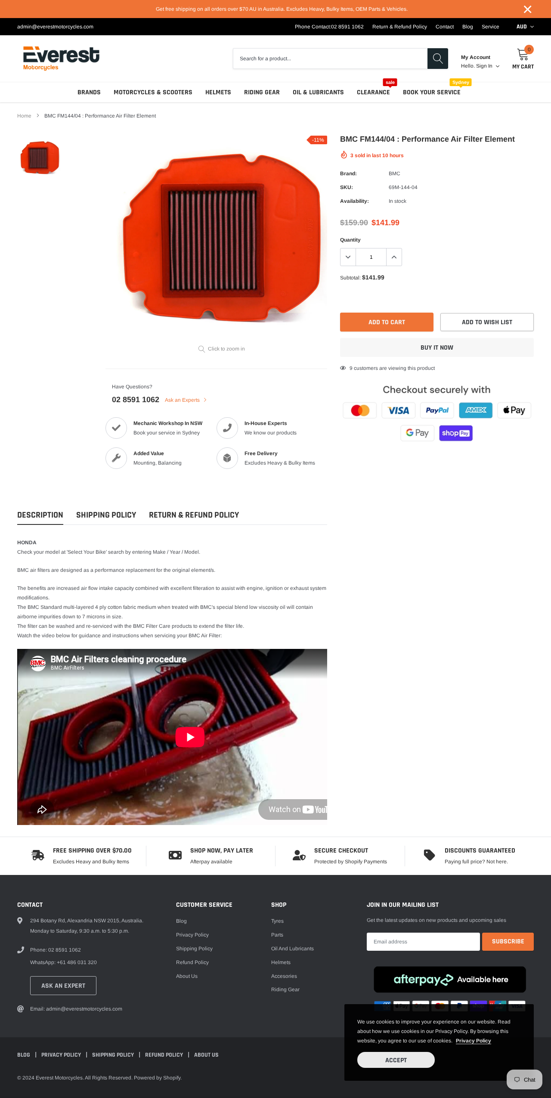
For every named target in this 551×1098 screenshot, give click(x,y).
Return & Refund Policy (399, 26)
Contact (445, 26)
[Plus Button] (394, 257)
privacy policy (473, 1041)
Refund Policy (192, 962)
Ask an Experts (183, 400)
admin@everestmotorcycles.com (55, 26)
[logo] (61, 58)
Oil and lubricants (292, 949)
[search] (437, 58)
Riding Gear (262, 92)
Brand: (348, 174)
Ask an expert (63, 985)
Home (24, 116)
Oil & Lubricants (318, 92)
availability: (354, 201)
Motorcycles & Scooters (153, 92)
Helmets (218, 92)
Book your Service (432, 92)
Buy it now (437, 347)
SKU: (346, 187)
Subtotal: (350, 278)
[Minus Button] (348, 257)
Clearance (373, 92)
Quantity (350, 240)
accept (396, 1060)
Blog (467, 26)
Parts (277, 935)
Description (40, 515)
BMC (394, 174)
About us (187, 976)
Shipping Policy (106, 515)
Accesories (284, 976)
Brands (89, 92)
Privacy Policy (192, 935)
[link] (39, 158)
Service (490, 26)
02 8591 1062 (347, 27)
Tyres (277, 921)
